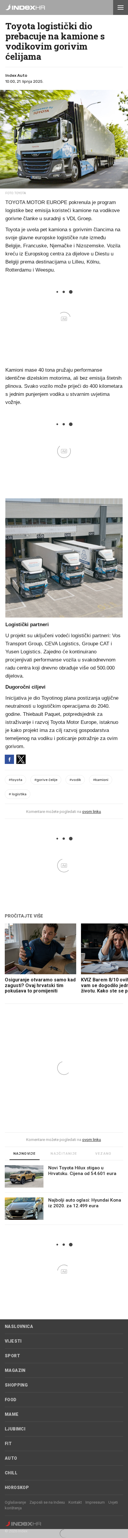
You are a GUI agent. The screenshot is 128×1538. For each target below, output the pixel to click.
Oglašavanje (15, 1502)
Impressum (95, 1502)
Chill (11, 1472)
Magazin (15, 1370)
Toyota (15, 780)
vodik (75, 780)
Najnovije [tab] (24, 1154)
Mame (12, 1414)
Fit (8, 1443)
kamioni (100, 780)
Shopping (16, 1385)
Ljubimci (15, 1429)
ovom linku (91, 811)
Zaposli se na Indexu (47, 1502)
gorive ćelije (45, 780)
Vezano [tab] (103, 1154)
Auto (11, 1458)
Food (11, 1399)
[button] (120, 7)
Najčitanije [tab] (64, 1154)
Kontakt (75, 1502)
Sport (12, 1355)
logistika (17, 794)
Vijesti (13, 1341)
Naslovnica (19, 1326)
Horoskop (17, 1487)
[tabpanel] (64, 1195)
